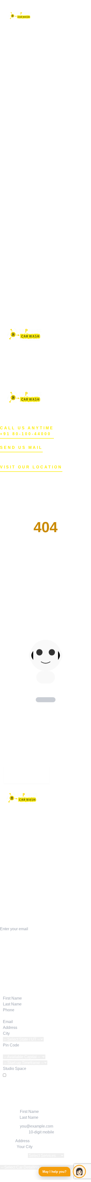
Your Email (9, 1126)
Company (11, 992)
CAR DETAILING (15, 849)
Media (41, 249)
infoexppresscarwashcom (24, 3)
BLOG (5, 900)
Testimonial (45, 231)
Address (7, 1141)
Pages (41, 208)
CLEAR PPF (47, 179)
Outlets (42, 61)
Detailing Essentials (17, 975)
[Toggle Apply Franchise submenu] (85, 356)
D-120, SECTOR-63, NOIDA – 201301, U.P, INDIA (43, 481)
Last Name (9, 1117)
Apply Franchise (50, 20)
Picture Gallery (48, 266)
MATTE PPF (47, 167)
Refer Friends (47, 225)
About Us (44, 272)
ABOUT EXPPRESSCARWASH (28, 889)
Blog (40, 308)
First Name (9, 1111)
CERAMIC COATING (18, 860)
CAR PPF (8, 866)
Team (40, 302)
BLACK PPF (47, 161)
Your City (8, 1147)
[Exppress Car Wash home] (45, 799)
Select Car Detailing (17, 1161)
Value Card (45, 220)
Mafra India (9, 963)
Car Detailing (47, 97)
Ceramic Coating (50, 108)
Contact (42, 313)
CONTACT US (12, 912)
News (41, 237)
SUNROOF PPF (50, 184)
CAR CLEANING (15, 872)
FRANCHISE (11, 906)
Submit (46, 1086)
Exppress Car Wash (48, 945)
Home (41, 14)
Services (43, 67)
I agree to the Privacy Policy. (31, 1075)
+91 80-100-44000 (25, 434)
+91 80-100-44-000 (30, 778)
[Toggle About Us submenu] (85, 379)
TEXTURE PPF (49, 173)
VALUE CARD (12, 895)
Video (41, 261)
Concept (43, 284)
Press (41, 255)
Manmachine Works (17, 957)
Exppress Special (51, 214)
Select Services (13, 1155)
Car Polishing (47, 102)
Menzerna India (13, 969)
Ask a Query (46, 243)
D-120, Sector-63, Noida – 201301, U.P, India (38, 9)
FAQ (39, 319)
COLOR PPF (47, 202)
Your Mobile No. (14, 1132)
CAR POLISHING (15, 855)
